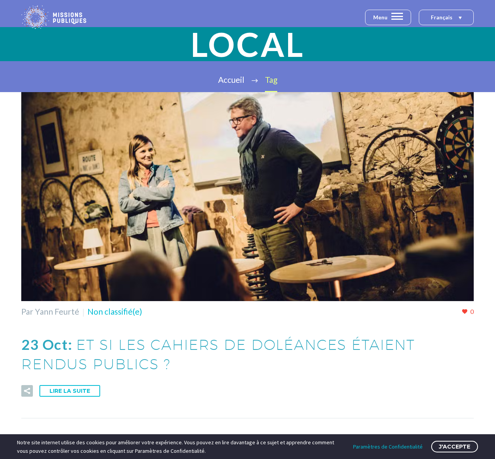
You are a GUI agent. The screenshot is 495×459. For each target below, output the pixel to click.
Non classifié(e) (114, 311)
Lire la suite (70, 390)
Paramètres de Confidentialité (388, 446)
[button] (446, 18)
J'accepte (454, 446)
